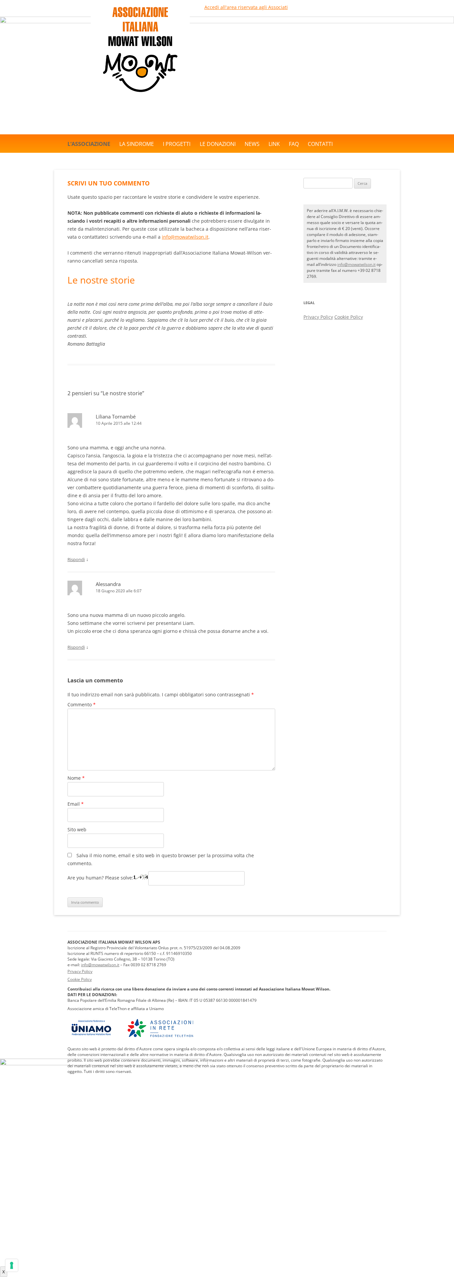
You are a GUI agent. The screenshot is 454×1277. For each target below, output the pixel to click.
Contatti (320, 144)
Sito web (76, 829)
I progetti (176, 144)
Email (75, 804)
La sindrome (136, 144)
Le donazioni (218, 144)
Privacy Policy (318, 317)
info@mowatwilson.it (185, 237)
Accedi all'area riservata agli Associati (246, 7)
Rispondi (76, 559)
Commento (81, 704)
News (252, 144)
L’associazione (88, 144)
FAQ (294, 144)
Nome (76, 778)
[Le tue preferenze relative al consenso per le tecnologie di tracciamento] (11, 1265)
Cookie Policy (348, 317)
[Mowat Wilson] (140, 97)
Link (274, 144)
